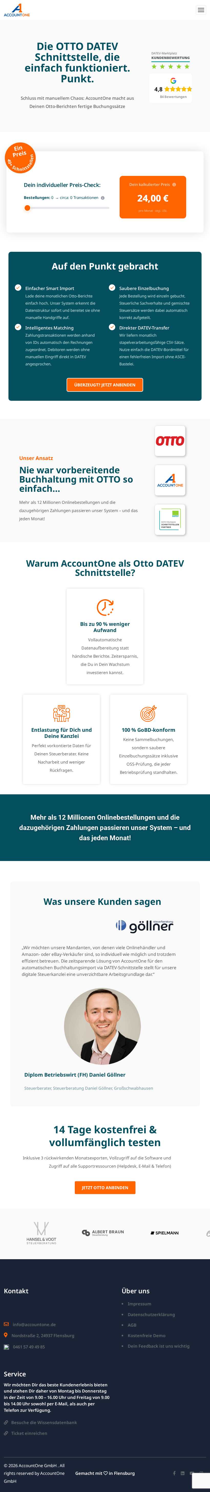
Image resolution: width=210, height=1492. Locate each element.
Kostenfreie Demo (146, 1335)
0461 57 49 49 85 (29, 1347)
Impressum (139, 1304)
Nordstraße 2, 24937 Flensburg (43, 1335)
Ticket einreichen (29, 1433)
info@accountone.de (34, 1324)
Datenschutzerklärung (151, 1314)
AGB (132, 1325)
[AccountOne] (17, 10)
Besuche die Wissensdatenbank (44, 1422)
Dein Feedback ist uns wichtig (159, 1346)
